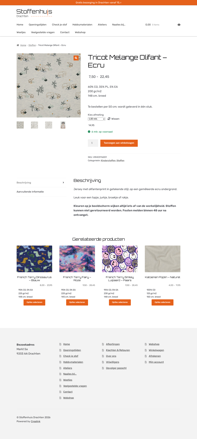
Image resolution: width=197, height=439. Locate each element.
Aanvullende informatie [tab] (30, 191)
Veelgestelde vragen (43, 32)
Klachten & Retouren (118, 350)
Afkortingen (113, 344)
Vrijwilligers (112, 362)
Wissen (115, 118)
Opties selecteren (34, 302)
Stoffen (32, 45)
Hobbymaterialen (82, 24)
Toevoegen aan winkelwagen (119, 143)
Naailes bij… (118, 24)
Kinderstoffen (108, 160)
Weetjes (21, 32)
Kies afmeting (96, 114)
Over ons (111, 356)
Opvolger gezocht (116, 368)
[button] (76, 57)
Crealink (35, 421)
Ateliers (102, 24)
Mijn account (156, 362)
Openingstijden (37, 24)
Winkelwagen (156, 350)
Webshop (80, 32)
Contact (64, 32)
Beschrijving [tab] (24, 182)
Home (20, 24)
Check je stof (59, 24)
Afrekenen (155, 356)
